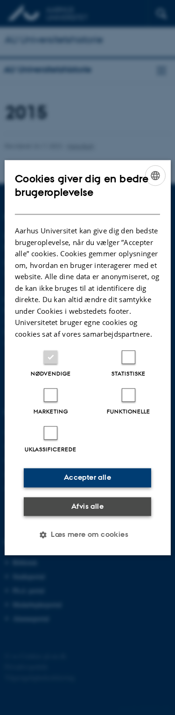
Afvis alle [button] (87, 506)
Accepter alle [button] (87, 477)
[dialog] (87, 357)
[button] (87, 534)
